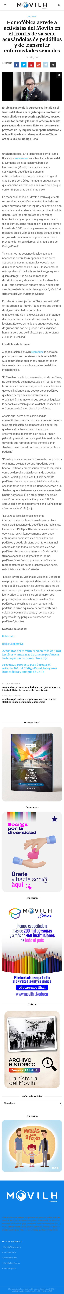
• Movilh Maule (9, 1252)
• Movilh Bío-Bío (9, 1258)
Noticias (32, 16)
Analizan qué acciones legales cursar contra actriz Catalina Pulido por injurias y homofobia (29, 700)
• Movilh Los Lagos (11, 1263)
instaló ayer (21, 158)
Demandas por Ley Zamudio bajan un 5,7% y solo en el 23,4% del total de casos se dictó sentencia (31, 688)
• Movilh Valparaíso (11, 1247)
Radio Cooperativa (13, 643)
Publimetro (8, 636)
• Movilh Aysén (9, 1268)
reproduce (37, 351)
